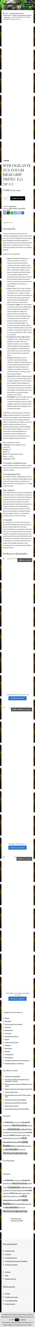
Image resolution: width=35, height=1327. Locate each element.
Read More (22, 1319)
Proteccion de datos (11, 1264)
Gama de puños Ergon (11, 1092)
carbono (29, 1125)
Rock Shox (14, 1142)
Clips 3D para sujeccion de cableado (15, 1100)
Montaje (7, 1051)
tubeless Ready (21, 1149)
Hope (24, 1132)
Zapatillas (8, 1045)
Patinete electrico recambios (13, 1024)
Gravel (7, 1039)
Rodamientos (9, 1030)
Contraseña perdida (11, 1300)
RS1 (19, 1142)
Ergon (10, 1132)
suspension (28, 1146)
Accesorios (8, 1033)
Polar (8, 1138)
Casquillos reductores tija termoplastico (17, 1060)
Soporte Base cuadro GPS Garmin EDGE (17, 1109)
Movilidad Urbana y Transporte (14, 1063)
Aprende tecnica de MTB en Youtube (16, 1103)
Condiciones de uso (11, 1258)
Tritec (19, 208)
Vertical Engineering (15, 1152)
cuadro (23, 1129)
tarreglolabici (11, 1149)
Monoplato (18, 1135)
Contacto (8, 1254)
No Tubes (27, 1135)
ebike (10, 208)
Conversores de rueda (11, 1042)
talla (4, 1149)
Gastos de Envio (10, 1304)
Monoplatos (8, 1048)
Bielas (10, 1125)
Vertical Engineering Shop (16, 13)
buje (20, 1125)
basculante (6, 1125)
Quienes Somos (10, 1251)
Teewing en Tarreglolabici (12, 1076)
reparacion (7, 1142)
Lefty (4, 1135)
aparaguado (26, 1122)
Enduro (15, 208)
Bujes (24, 1125)
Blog (6, 1275)
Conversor (14, 1128)
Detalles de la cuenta (11, 1297)
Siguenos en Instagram (11, 1106)
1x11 (4, 1122)
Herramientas (9, 1057)
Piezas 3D (8, 1027)
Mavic (12, 1135)
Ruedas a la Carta (10, 1279)
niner (23, 1135)
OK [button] (17, 1319)
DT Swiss (29, 1129)
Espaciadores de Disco (11, 1036)
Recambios (8, 1021)
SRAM (23, 1146)
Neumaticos (7, 17)
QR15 (24, 1138)
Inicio (6, 13)
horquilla (29, 1132)
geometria (19, 1132)
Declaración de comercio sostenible (16, 1261)
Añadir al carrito (17, 198)
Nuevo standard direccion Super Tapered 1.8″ (18, 1089)
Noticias (7, 1272)
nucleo (5, 1138)
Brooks (7, 1018)
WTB (23, 208)
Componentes (7, 15)
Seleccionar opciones (17, 698)
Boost (15, 1125)
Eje (4, 1132)
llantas (8, 1135)
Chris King (5, 1129)
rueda (24, 1141)
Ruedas (7, 1145)
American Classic (17, 1122)
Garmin (14, 1132)
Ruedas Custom (16, 1146)
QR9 (20, 1138)
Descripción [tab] (7, 222)
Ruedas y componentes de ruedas (21, 15)
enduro (7, 1132)
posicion (13, 1138)
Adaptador (9, 1122)
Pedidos (7, 1293)
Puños (17, 1138)
